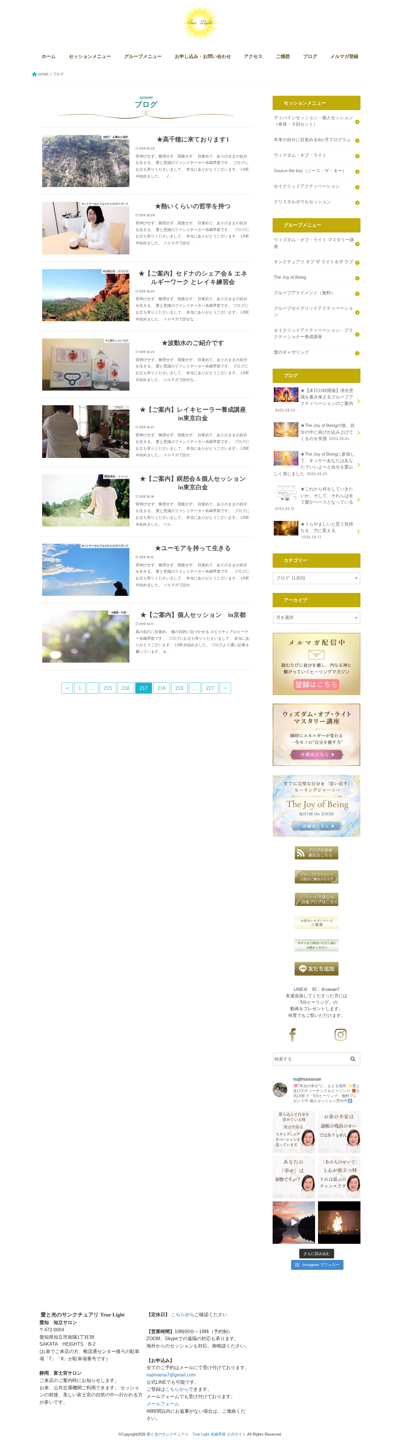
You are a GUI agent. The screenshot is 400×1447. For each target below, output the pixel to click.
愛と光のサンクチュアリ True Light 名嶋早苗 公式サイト (196, 1434)
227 (210, 688)
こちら (178, 1314)
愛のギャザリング (291, 352)
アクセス (253, 56)
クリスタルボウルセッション (302, 201)
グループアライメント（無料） (304, 292)
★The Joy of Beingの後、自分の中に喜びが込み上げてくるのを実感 (327, 432)
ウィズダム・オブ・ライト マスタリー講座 (314, 243)
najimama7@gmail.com (171, 1374)
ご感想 (283, 56)
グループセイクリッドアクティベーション (313, 311)
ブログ (310, 56)
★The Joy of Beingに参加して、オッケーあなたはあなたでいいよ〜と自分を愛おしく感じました (314, 464)
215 (108, 688)
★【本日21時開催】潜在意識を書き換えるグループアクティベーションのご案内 (314, 400)
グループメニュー (143, 56)
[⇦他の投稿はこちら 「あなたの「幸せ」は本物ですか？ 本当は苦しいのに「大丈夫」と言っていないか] (294, 1177)
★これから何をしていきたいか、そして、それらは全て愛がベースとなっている (314, 499)
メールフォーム (162, 1403)
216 (126, 688)
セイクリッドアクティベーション (307, 186)
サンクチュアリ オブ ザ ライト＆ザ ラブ (313, 261)
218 (161, 688)
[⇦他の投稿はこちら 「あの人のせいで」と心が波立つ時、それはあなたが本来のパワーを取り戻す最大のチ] (339, 1177)
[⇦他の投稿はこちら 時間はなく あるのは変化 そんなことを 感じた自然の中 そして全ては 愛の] (294, 1222)
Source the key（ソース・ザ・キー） (310, 170)
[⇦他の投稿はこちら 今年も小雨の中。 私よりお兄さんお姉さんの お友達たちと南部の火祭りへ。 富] (339, 1222)
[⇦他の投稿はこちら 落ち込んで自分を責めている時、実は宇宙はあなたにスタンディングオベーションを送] (294, 1132)
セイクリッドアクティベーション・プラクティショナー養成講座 (313, 333)
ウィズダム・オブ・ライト (300, 155)
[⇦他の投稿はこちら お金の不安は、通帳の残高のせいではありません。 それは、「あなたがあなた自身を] (339, 1132)
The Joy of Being (290, 277)
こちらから (177, 1389)
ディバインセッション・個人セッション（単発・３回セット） (313, 120)
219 (179, 688)
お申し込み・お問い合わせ (203, 56)
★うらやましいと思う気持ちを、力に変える (326, 530)
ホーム (49, 56)
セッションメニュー (90, 56)
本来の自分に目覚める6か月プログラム (312, 139)
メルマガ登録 (344, 56)
